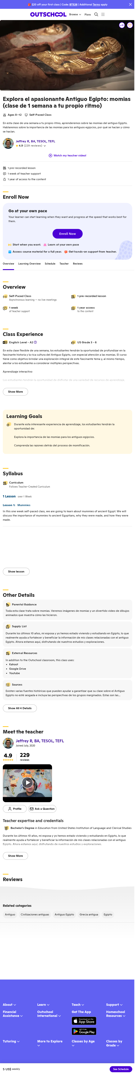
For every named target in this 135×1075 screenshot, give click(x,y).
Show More (15, 392)
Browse (73, 14)
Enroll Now (67, 234)
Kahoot (13, 664)
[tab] (8, 264)
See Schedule (121, 1069)
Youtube (14, 673)
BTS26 (73, 4)
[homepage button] (48, 14)
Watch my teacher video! (70, 155)
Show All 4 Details (20, 708)
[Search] (96, 14)
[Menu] (103, 14)
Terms (96, 4)
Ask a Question (45, 809)
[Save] (130, 25)
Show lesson (16, 571)
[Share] (122, 25)
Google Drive (17, 669)
